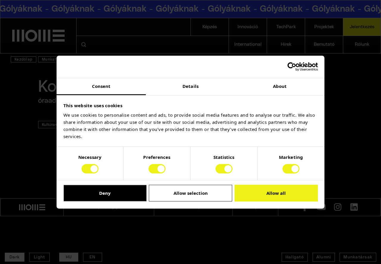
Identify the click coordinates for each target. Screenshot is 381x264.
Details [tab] (190, 86)
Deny (105, 193)
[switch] (157, 168)
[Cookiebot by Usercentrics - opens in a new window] (292, 66)
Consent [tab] (101, 86)
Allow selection (191, 193)
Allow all (276, 193)
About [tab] (280, 86)
